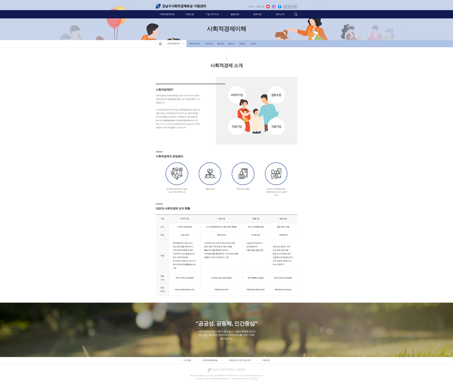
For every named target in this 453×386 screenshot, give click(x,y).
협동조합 (220, 44)
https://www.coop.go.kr (283, 289)
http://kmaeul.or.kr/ (221, 289)
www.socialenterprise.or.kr (184, 289)
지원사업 (189, 14)
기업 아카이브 (212, 14)
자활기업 (242, 44)
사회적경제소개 (194, 44)
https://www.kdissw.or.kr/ (255, 289)
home (160, 43)
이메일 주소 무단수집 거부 (240, 360)
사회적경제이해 (167, 14)
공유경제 (253, 44)
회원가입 (260, 7)
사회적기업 (208, 44)
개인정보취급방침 (209, 360)
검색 (295, 14)
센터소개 (280, 14)
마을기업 (231, 44)
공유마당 (257, 14)
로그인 (251, 7)
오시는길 (254, 379)
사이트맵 (187, 360)
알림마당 (235, 14)
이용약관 (266, 360)
